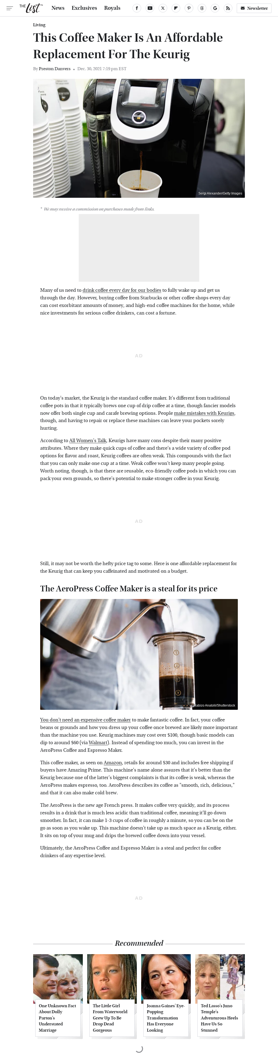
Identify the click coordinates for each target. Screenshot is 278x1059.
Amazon (113, 763)
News (58, 8)
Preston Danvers (55, 68)
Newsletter (257, 8)
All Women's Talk (87, 440)
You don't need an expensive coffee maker (85, 720)
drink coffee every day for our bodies (122, 290)
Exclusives (84, 8)
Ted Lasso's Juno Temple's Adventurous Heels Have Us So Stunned (219, 1018)
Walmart (98, 743)
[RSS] (228, 8)
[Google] (215, 8)
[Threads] (202, 8)
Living (39, 25)
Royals (112, 8)
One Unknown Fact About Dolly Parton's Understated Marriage (57, 1018)
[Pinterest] (189, 8)
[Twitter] (163, 8)
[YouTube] (150, 8)
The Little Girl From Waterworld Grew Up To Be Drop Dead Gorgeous (110, 1018)
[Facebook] (136, 8)
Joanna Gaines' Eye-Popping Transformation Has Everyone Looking (166, 1018)
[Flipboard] (176, 8)
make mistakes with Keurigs (204, 413)
